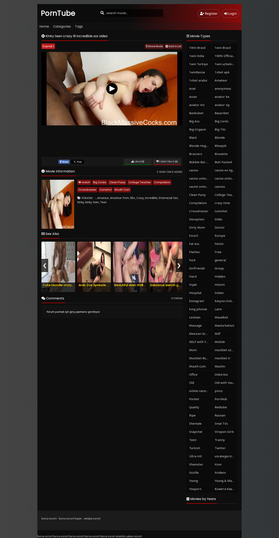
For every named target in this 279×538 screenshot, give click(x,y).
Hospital (195, 293)
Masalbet (221, 317)
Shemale (195, 423)
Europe (220, 235)
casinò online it (200, 186)
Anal (192, 88)
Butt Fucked (223, 162)
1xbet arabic (198, 80)
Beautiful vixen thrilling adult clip (138, 285)
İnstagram (196, 301)
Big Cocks (99, 182)
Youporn (195, 489)
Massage (195, 325)
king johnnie (198, 309)
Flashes (194, 252)
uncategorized (225, 456)
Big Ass (194, 121)
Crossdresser (87, 190)
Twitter (220, 448)
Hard (192, 276)
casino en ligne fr (226, 170)
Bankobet (196, 113)
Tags (79, 26)
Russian (220, 415)
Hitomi (220, 284)
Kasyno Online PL (226, 301)
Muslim (220, 366)
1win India (196, 56)
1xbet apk (222, 72)
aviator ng (222, 105)
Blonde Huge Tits (200, 146)
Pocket (194, 399)
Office (193, 374)
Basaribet (222, 113)
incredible (151, 198)
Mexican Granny (200, 334)
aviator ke (222, 97)
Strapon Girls (224, 432)
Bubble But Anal (200, 162)
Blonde (220, 137)
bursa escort (49, 518)
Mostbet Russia (200, 358)
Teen (103, 202)
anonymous (223, 88)
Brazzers (195, 154)
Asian (193, 97)
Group (219, 268)
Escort (193, 235)
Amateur (103, 198)
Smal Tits (221, 423)
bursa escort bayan (70, 518)
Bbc (132, 198)
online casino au (200, 391)
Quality (194, 407)
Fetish (219, 244)
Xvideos (220, 472)
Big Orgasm (197, 129)
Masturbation (224, 325)
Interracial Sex (168, 198)
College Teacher (139, 182)
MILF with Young (200, 342)
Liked (137, 161)
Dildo (218, 219)
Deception (196, 219)
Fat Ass (194, 244)
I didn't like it (166, 161)
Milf (217, 334)
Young (193, 481)
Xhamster (196, 464)
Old (191, 383)
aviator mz (197, 105)
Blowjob (221, 146)
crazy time (222, 203)
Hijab (193, 284)
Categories (62, 26)
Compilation (162, 182)
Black (193, 137)
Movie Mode (155, 46)
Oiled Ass (221, 374)
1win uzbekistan (226, 64)
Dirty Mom (197, 227)
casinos (220, 186)
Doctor (220, 227)
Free (218, 252)
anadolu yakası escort (129, 536)
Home (44, 26)
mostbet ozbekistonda (226, 350)
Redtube (221, 407)
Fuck (192, 260)
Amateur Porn (119, 198)
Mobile (220, 342)
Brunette (221, 154)
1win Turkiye (198, 64)
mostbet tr (223, 358)
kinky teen (92, 202)
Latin (218, 309)
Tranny (220, 440)
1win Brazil (223, 48)
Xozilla (194, 472)
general (220, 260)
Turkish (194, 448)
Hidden (220, 276)
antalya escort (92, 518)
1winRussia (197, 72)
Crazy (140, 198)
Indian (219, 293)
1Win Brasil (197, 48)
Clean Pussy (117, 182)
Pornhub (221, 399)
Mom (193, 350)
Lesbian (194, 317)
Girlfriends (197, 268)
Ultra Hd (195, 456)
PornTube (58, 13)
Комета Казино (226, 489)
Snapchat (195, 432)
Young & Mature (226, 481)
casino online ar (226, 178)
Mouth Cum (122, 190)
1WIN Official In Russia (226, 56)
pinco (219, 391)
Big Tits (220, 129)
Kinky (80, 202)
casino (193, 170)
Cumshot (105, 190)
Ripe (192, 415)
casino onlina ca (200, 178)
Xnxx (218, 464)
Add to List (174, 46)
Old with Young (225, 383)
